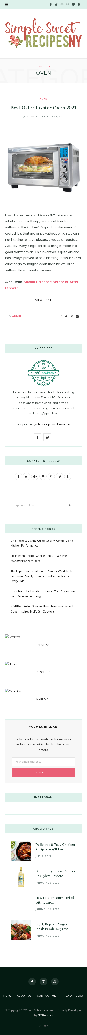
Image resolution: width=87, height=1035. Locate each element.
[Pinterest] (72, 316)
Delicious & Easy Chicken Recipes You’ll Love (55, 847)
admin (30, 116)
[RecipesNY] (43, 33)
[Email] (77, 316)
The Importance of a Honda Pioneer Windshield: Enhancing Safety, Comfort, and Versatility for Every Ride (42, 576)
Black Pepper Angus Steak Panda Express (51, 927)
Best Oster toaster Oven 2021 (43, 108)
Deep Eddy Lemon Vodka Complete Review (55, 874)
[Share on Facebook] (61, 316)
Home (7, 995)
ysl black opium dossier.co (52, 424)
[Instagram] (43, 981)
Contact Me (46, 995)
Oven (43, 99)
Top (45, 1026)
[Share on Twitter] (66, 316)
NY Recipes (45, 1015)
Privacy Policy (72, 995)
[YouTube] (55, 981)
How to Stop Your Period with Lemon (54, 900)
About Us (24, 995)
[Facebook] (32, 981)
